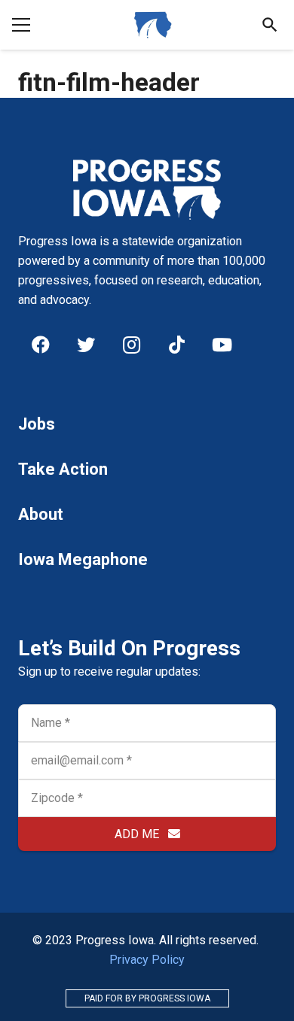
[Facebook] (40, 344)
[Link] (153, 25)
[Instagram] (131, 344)
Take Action (63, 469)
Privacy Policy (147, 960)
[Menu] (21, 25)
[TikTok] (176, 344)
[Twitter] (86, 344)
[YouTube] (221, 344)
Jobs (36, 424)
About (40, 514)
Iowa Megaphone (83, 559)
